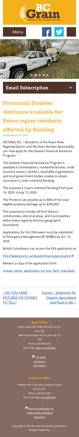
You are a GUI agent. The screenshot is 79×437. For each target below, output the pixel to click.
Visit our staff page (45, 347)
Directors (71, 36)
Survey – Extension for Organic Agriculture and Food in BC (59, 297)
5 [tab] (47, 75)
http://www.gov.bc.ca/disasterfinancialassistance (36, 256)
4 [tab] (43, 75)
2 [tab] (36, 75)
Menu (17, 32)
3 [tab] (39, 75)
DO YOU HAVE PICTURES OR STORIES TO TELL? (20, 297)
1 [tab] (32, 75)
